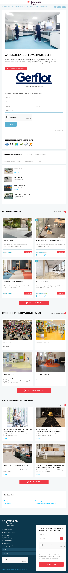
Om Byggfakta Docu (7, 529)
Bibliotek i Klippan (42, 342)
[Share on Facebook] (55, 7)
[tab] (13, 154)
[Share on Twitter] (63, 7)
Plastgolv (7, 501)
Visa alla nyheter (59, 405)
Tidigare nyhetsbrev (7, 540)
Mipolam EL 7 (18, 169)
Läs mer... (41, 560)
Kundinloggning (6, 535)
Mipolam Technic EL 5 (22, 194)
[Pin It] (60, 7)
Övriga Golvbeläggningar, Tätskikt (45, 503)
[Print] (65, 7)
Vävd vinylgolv (39, 501)
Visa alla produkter (58, 211)
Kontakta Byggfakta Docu (8, 532)
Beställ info (29, 252)
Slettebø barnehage (43, 374)
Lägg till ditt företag (7, 538)
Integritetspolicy (6, 543)
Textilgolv (7, 503)
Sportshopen (7, 342)
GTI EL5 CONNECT (19, 186)
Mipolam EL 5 (18, 177)
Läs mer (16, 172)
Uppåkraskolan (8, 374)
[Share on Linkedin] (58, 7)
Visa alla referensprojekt (57, 313)
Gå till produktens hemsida (17, 68)
